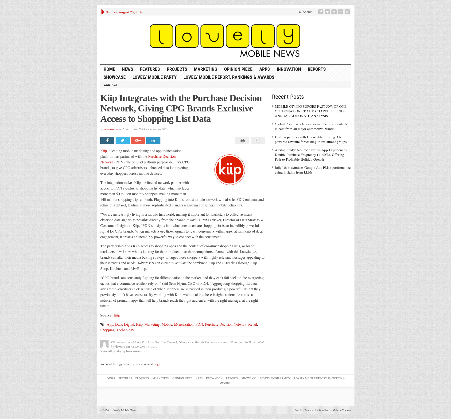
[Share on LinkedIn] (154, 140)
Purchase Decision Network (225, 324)
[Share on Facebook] (108, 140)
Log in (298, 410)
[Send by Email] (257, 140)
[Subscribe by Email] (341, 12)
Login (157, 364)
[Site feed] (347, 12)
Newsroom (111, 129)
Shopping (107, 329)
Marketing (205, 69)
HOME (109, 69)
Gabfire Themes (342, 410)
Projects (177, 69)
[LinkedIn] (334, 12)
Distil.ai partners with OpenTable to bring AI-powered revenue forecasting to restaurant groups (311, 139)
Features (150, 69)
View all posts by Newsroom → (123, 351)
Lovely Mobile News (123, 410)
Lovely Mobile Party (154, 77)
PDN (199, 324)
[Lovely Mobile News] (225, 40)
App (110, 324)
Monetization (184, 324)
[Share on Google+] (138, 140)
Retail (252, 324)
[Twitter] (328, 12)
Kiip (103, 150)
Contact (110, 85)
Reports (317, 69)
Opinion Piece (238, 69)
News (127, 69)
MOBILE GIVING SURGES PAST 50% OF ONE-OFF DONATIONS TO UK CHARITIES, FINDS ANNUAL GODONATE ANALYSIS (311, 111)
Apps (264, 69)
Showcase (115, 77)
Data (118, 324)
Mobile (167, 324)
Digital (129, 324)
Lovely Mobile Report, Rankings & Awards (228, 77)
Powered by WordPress (317, 410)
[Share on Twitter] (123, 140)
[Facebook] (321, 12)
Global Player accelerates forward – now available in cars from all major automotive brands (311, 126)
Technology (125, 329)
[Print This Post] (241, 140)
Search (307, 12)
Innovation (289, 69)
